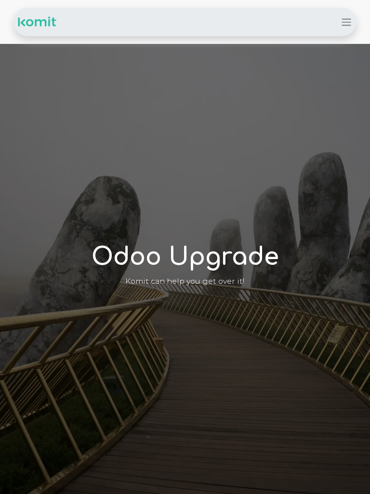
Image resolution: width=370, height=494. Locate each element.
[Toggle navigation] (346, 22)
